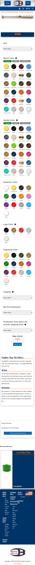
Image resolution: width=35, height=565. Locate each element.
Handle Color (9, 120)
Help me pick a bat (15, 526)
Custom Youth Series (7, 533)
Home (3, 12)
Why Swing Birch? (14, 514)
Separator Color (10, 182)
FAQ (14, 506)
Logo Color (8, 224)
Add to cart (17, 344)
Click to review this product (18, 433)
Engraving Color (10, 250)
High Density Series (7, 512)
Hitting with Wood (14, 520)
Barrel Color (8, 58)
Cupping (7, 292)
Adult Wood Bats (13, 12)
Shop (7, 3)
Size (5, 43)
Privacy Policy (17, 563)
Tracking (22, 497)
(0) (29, 8)
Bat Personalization (12, 307)
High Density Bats (26, 12)
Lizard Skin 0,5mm (23, 452)
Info (28, 3)
